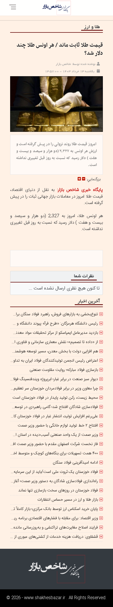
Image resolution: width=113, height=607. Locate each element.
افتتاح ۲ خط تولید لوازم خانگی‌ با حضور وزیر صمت (58, 425)
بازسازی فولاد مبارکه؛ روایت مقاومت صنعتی (64, 370)
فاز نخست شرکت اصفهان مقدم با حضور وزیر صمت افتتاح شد (49, 444)
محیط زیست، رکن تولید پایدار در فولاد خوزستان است (55, 397)
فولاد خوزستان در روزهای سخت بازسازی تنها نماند (58, 490)
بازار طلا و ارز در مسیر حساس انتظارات (67, 499)
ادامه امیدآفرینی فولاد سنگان (75, 462)
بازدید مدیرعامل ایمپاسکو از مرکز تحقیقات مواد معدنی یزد (52, 332)
